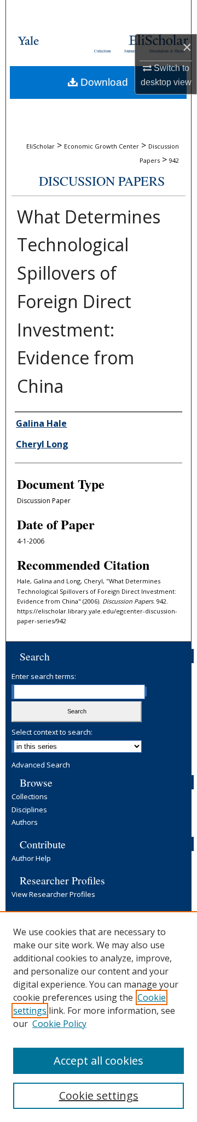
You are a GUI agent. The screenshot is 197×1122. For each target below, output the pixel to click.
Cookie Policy (59, 1024)
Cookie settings (98, 1095)
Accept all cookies (98, 1060)
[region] (98, 1016)
